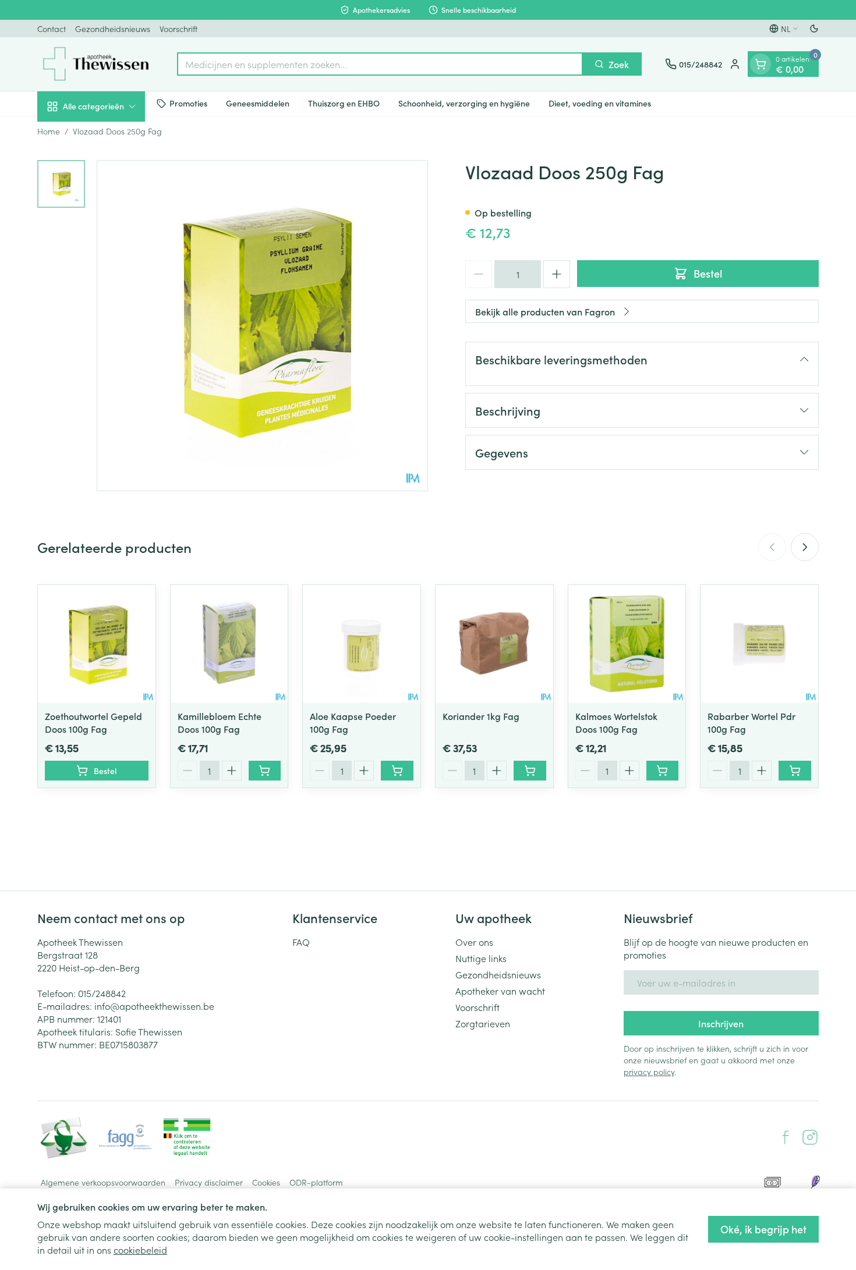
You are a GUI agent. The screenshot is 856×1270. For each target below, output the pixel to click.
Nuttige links (481, 958)
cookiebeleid (140, 1249)
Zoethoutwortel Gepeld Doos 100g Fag (93, 722)
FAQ (301, 941)
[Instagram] (810, 1137)
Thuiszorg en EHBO (344, 103)
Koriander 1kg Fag (481, 716)
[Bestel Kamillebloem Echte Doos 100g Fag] (265, 771)
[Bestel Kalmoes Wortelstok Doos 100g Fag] (662, 771)
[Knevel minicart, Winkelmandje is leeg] (760, 64)
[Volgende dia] (805, 547)
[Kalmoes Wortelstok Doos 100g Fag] (627, 644)
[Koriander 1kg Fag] (494, 644)
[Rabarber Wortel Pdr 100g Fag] (759, 644)
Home (48, 131)
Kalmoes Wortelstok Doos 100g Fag (616, 722)
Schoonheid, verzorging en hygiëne (464, 103)
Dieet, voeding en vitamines (600, 103)
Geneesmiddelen (257, 103)
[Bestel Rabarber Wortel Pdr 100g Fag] (795, 771)
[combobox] (380, 64)
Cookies (266, 1182)
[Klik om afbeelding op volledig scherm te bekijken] (262, 326)
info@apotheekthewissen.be (154, 1005)
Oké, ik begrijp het (763, 1229)
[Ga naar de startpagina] (95, 64)
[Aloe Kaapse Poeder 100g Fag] (361, 644)
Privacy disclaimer (209, 1182)
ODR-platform (316, 1182)
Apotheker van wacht (500, 990)
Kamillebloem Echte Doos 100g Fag (219, 722)
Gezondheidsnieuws (112, 28)
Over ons (474, 941)
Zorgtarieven (482, 1023)
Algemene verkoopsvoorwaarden (103, 1182)
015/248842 (102, 993)
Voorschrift (178, 28)
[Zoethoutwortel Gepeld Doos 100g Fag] (96, 644)
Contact (51, 28)
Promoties (188, 103)
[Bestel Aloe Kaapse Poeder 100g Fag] (397, 771)
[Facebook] (785, 1137)
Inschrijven (721, 1023)
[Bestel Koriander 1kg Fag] (530, 771)
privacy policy (649, 1071)
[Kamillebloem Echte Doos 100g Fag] (229, 644)
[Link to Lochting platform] (815, 1182)
